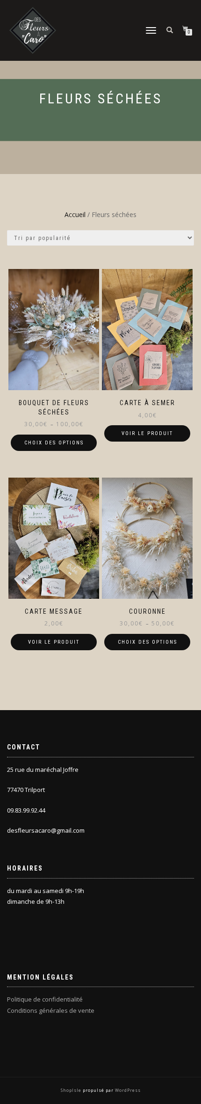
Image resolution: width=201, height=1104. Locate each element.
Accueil (75, 214)
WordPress (127, 1090)
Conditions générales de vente (50, 1010)
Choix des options (54, 443)
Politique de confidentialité (45, 999)
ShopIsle (72, 1090)
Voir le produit (147, 433)
